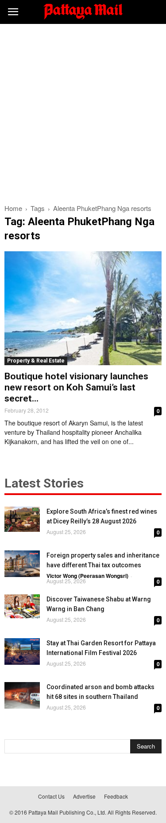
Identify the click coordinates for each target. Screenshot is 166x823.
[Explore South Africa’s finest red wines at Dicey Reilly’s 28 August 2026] (22, 519)
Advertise (84, 796)
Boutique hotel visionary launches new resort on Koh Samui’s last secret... (76, 387)
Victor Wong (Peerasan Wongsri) (87, 576)
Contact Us (51, 796)
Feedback (116, 796)
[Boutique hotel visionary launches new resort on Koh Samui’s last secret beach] (83, 308)
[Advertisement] (83, 111)
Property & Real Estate (36, 361)
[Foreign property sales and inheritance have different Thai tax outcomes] (22, 563)
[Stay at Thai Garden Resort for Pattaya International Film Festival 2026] (22, 651)
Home (13, 208)
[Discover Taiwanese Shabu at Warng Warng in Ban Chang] (22, 606)
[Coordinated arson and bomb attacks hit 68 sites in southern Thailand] (22, 695)
